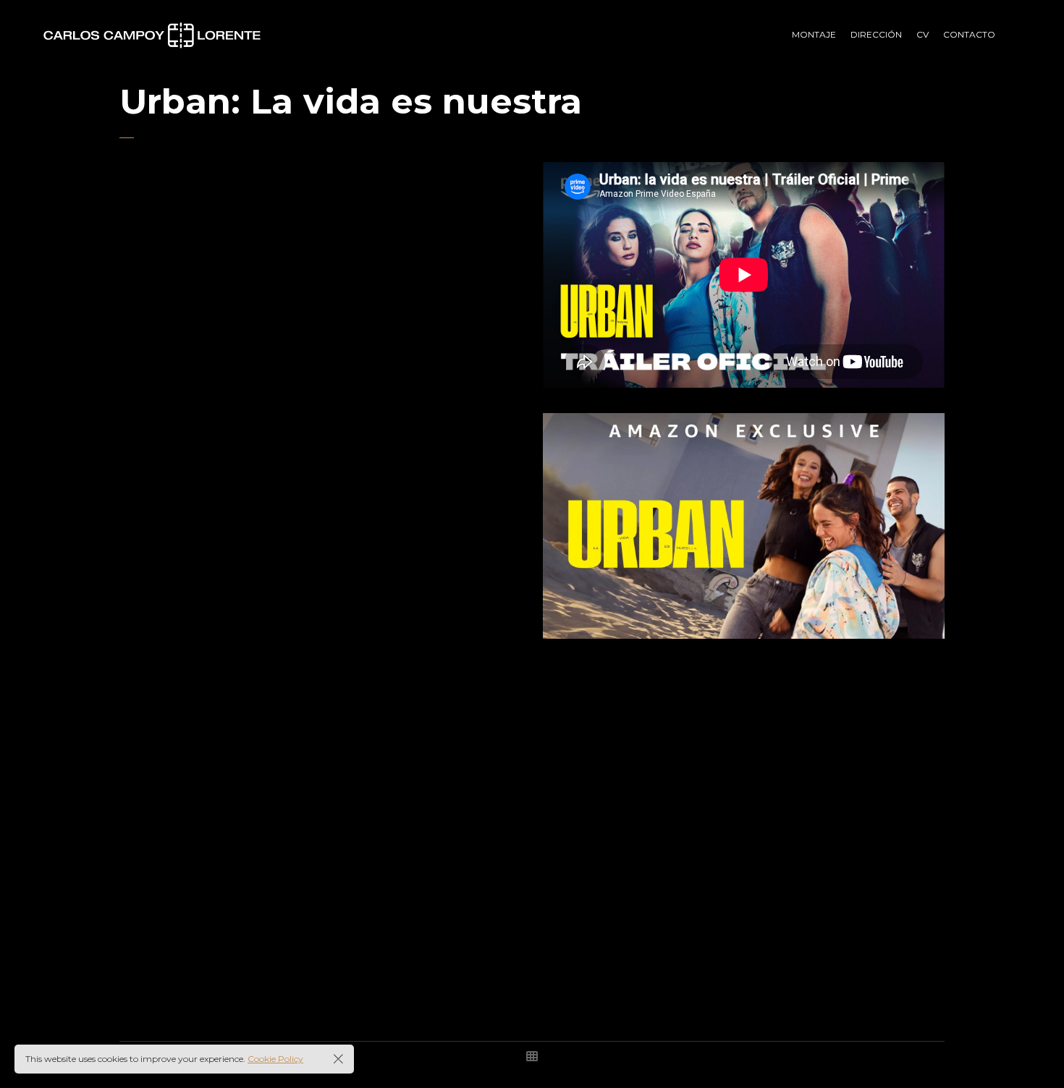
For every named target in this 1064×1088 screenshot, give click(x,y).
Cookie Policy (275, 1058)
